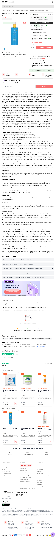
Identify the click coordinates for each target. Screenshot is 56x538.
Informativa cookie (23, 470)
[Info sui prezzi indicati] (43, 17)
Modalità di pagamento (7, 473)
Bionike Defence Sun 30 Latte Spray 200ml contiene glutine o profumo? (19, 273)
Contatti (3, 469)
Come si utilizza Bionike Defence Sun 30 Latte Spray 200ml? (17, 260)
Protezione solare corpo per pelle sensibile (39, 10)
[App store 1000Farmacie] (7, 501)
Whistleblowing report (24, 479)
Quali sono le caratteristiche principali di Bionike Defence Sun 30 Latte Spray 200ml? (22, 268)
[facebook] (17, 495)
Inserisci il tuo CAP (8, 86)
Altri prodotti (40, 487)
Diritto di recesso (23, 468)
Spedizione (4, 476)
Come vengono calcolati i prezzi (8, 467)
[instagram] (19, 495)
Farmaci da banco (41, 478)
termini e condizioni (31, 513)
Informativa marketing (24, 475)
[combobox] (28, 6)
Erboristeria (39, 484)
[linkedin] (22, 495)
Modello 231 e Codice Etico (25, 477)
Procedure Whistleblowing (25, 481)
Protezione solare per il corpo (22, 10)
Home (3, 10)
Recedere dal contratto (26, 465)
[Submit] (4, 6)
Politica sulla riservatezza (25, 473)
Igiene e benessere (41, 465)
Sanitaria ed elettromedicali (43, 476)
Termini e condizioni (24, 486)
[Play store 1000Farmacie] (7, 505)
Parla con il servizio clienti (28, 324)
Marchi (38, 489)
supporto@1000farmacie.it (7, 498)
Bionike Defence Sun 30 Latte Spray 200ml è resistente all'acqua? (18, 264)
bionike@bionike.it (41, 346)
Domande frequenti (6, 471)
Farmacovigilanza (23, 484)
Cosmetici (8, 10)
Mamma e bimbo (40, 473)
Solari (13, 10)
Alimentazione (40, 469)
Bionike (4, 17)
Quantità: (32, 45)
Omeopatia (39, 480)
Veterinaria (39, 482)
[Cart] (52, 2)
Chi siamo (4, 465)
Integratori (39, 471)
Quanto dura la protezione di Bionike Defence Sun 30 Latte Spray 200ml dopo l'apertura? (23, 277)
